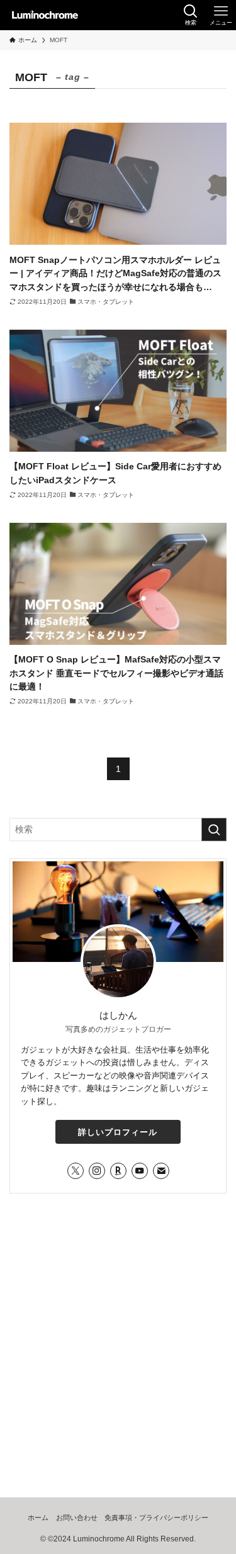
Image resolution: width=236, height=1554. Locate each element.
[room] (118, 1171)
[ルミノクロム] (44, 15)
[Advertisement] (118, 1328)
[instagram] (97, 1171)
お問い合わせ (77, 1517)
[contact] (161, 1171)
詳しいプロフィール (117, 1132)
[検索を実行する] (214, 829)
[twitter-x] (75, 1171)
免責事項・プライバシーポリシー (156, 1517)
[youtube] (140, 1171)
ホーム (38, 1517)
